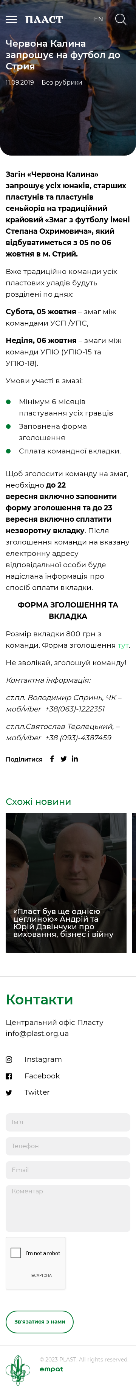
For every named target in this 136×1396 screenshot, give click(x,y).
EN (98, 19)
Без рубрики (62, 83)
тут (123, 645)
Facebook (42, 1076)
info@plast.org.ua (37, 1033)
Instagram (43, 1059)
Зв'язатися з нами (39, 1321)
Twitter (37, 1092)
